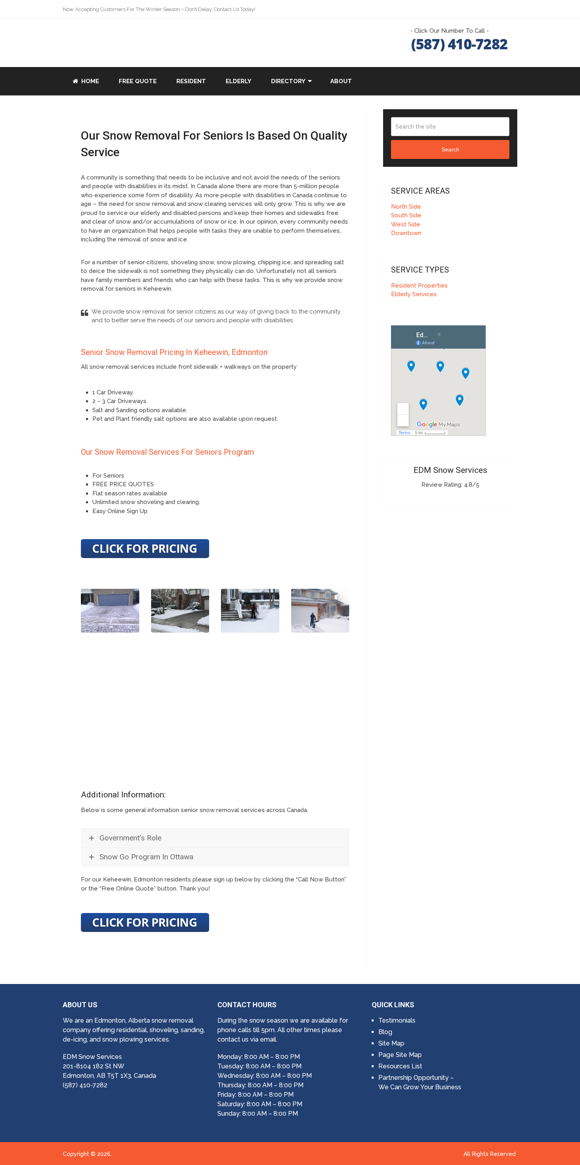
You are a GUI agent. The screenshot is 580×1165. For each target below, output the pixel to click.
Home (89, 81)
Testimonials (396, 1020)
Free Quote (138, 81)
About (341, 81)
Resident (191, 81)
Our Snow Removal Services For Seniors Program (167, 452)
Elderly (238, 81)
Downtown (406, 233)
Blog (385, 1032)
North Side (406, 206)
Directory (288, 81)
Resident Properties (419, 285)
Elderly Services (414, 294)
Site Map (391, 1043)
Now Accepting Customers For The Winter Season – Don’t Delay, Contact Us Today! (159, 9)
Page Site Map (400, 1055)
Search (450, 149)
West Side (405, 224)
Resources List (400, 1066)
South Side (406, 215)
